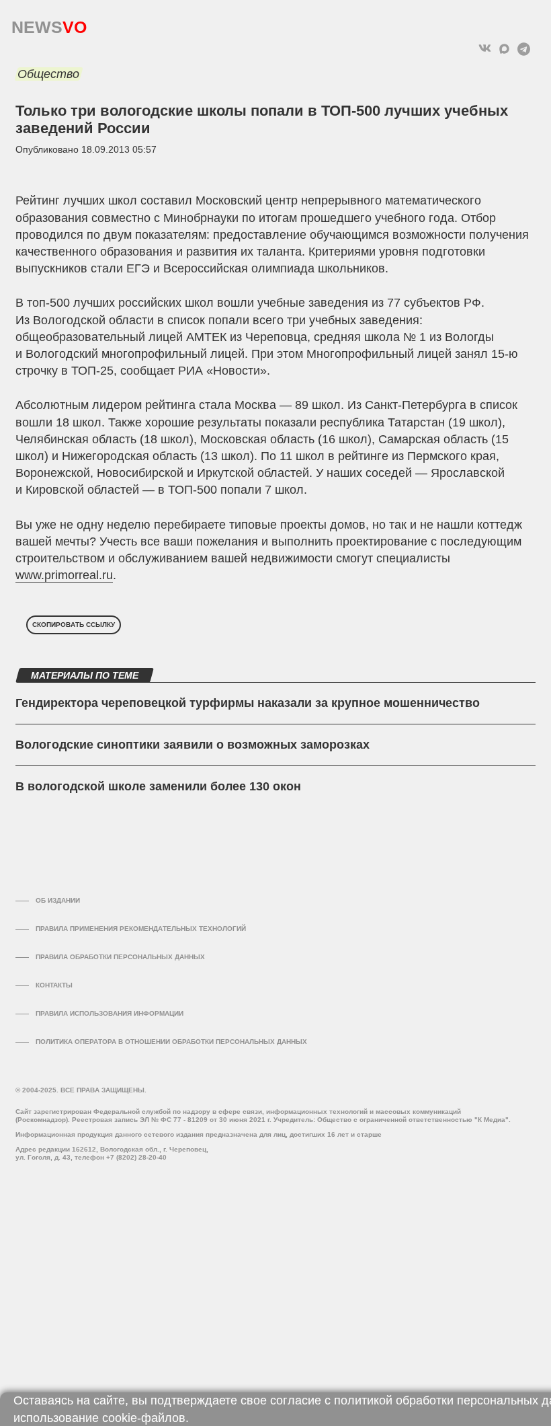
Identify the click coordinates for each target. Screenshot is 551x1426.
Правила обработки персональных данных (120, 957)
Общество (48, 74)
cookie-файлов (143, 1418)
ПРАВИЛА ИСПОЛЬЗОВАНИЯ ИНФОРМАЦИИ (109, 1013)
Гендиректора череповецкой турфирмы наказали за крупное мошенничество (247, 703)
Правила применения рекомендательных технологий (141, 928)
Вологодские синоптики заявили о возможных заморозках (192, 744)
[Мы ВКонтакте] (484, 48)
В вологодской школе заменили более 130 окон (158, 786)
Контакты (54, 985)
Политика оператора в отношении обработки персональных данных (171, 1041)
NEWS (49, 23)
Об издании (58, 900)
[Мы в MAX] (504, 48)
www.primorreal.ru (64, 575)
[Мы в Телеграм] (523, 48)
